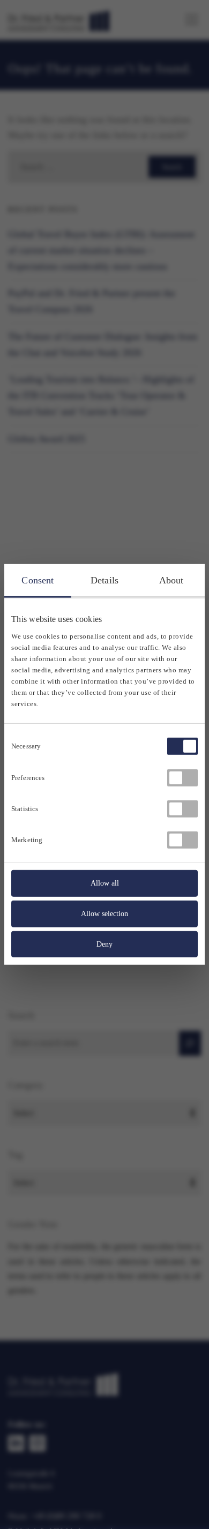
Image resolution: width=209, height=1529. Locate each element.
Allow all (105, 883)
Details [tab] (104, 580)
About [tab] (171, 580)
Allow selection (104, 914)
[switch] (182, 777)
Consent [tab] (37, 580)
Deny (104, 944)
